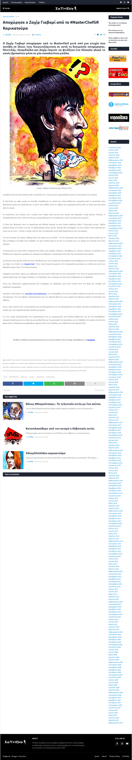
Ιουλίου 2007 (113, 710)
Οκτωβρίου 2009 (115, 642)
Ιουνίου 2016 (113, 440)
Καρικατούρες (30, 2)
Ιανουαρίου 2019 (115, 364)
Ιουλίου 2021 (113, 289)
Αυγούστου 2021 (115, 286)
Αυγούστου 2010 (115, 617)
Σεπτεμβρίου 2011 (115, 584)
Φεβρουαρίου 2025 (116, 188)
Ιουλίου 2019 (113, 349)
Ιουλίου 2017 (113, 410)
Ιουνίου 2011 (113, 591)
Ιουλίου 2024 (113, 205)
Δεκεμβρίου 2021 (115, 276)
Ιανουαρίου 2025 (115, 190)
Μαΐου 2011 (113, 594)
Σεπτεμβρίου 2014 (115, 493)
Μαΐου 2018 (113, 384)
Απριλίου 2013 (114, 536)
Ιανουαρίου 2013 (115, 543)
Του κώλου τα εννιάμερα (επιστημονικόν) (118, 24)
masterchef (40, 377)
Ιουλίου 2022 (113, 261)
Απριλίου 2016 (114, 445)
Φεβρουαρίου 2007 (116, 723)
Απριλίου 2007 (114, 718)
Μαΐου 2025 (113, 180)
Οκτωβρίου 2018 (115, 372)
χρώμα (32, 377)
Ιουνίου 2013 (113, 531)
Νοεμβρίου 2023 (115, 223)
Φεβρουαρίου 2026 (116, 160)
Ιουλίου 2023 (113, 231)
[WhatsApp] (54, 384)
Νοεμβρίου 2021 (115, 279)
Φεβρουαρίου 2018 (116, 392)
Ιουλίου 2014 (113, 498)
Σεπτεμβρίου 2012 (115, 554)
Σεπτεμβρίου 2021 (115, 284)
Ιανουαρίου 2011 (115, 604)
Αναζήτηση (121, 8)
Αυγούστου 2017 (115, 407)
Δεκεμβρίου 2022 (115, 248)
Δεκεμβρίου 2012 (115, 546)
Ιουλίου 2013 (113, 528)
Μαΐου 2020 (113, 324)
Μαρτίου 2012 (114, 569)
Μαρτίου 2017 (114, 420)
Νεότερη (7, 390)
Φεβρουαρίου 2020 (116, 331)
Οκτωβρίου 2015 (115, 460)
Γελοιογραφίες (16, 2)
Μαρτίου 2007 (114, 720)
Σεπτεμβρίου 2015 (115, 463)
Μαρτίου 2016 (114, 448)
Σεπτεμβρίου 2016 (115, 435)
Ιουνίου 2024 (113, 208)
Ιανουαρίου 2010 (115, 634)
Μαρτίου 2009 (114, 660)
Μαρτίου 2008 (114, 690)
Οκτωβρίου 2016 (115, 432)
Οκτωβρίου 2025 (115, 170)
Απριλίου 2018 (114, 387)
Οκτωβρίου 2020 (115, 311)
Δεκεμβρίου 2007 (115, 697)
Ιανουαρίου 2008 (115, 695)
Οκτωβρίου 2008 (115, 672)
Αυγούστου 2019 (115, 347)
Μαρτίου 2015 (114, 478)
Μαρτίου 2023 (114, 241)
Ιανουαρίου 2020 (115, 334)
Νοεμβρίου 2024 (115, 195)
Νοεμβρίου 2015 (115, 458)
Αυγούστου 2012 (115, 556)
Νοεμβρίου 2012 (115, 548)
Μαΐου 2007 (113, 715)
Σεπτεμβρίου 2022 (115, 256)
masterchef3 (50, 377)
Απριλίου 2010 (114, 627)
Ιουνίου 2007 (113, 713)
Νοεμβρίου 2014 (115, 488)
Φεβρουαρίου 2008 (116, 692)
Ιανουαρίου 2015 (115, 483)
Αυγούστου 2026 (115, 147)
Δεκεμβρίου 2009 (115, 637)
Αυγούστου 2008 (115, 677)
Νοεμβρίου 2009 (115, 639)
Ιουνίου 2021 (113, 291)
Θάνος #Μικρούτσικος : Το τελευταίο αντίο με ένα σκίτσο (63, 404)
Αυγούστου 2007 (115, 707)
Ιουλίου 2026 (113, 150)
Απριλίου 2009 (114, 657)
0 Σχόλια (37, 34)
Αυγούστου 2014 (115, 496)
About (104, 756)
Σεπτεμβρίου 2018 (115, 374)
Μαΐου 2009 (113, 654)
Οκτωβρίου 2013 (115, 521)
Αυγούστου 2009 (115, 647)
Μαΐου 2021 (113, 294)
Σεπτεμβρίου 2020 (115, 314)
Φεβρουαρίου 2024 (116, 215)
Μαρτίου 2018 (114, 390)
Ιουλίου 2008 (113, 680)
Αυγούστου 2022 (115, 258)
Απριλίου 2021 (114, 296)
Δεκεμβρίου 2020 (115, 306)
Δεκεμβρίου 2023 (115, 220)
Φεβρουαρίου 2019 (116, 362)
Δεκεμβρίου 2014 (115, 485)
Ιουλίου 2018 (113, 379)
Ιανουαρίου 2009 (115, 665)
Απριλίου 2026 (114, 155)
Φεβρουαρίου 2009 (116, 662)
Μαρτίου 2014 (114, 508)
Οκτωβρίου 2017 (115, 402)
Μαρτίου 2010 (114, 629)
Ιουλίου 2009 (113, 649)
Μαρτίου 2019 (114, 359)
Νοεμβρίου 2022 (115, 251)
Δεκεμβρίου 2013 (115, 516)
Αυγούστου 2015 (115, 465)
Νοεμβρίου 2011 (115, 579)
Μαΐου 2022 (113, 266)
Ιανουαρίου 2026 (115, 162)
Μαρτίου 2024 (114, 213)
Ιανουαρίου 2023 (115, 246)
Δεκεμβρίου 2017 (115, 397)
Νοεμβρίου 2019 (115, 339)
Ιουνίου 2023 (113, 233)
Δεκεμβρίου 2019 (115, 337)
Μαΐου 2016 (113, 442)
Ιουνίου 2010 (113, 622)
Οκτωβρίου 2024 (115, 198)
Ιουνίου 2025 (113, 178)
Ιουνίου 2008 (113, 682)
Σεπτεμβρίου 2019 (115, 344)
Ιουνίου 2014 (113, 501)
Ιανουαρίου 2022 (115, 273)
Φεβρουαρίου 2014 (116, 511)
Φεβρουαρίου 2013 (116, 541)
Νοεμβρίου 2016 (115, 430)
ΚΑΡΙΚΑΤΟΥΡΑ (13, 377)
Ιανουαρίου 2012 (115, 574)
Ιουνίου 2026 (113, 152)
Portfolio (125, 756)
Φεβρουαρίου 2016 (116, 450)
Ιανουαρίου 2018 (115, 395)
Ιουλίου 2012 (113, 559)
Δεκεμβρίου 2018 (115, 367)
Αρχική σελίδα (8, 16)
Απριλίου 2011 (114, 596)
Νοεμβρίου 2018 (115, 369)
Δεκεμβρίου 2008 (115, 667)
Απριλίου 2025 (114, 183)
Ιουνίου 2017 (113, 412)
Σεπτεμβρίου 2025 (115, 173)
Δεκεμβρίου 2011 (115, 576)
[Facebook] (98, 35)
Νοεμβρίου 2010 (115, 609)
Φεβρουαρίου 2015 (116, 480)
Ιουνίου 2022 (113, 263)
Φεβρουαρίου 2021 (116, 301)
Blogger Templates (19, 756)
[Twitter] (101, 35)
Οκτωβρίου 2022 (115, 253)
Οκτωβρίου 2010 (115, 612)
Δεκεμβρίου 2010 (115, 607)
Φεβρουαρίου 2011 (116, 602)
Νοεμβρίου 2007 (115, 700)
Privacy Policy (114, 756)
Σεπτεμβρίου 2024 (115, 200)
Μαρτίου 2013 (114, 538)
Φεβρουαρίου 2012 (116, 571)
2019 (17, 16)
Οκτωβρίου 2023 (115, 225)
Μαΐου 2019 (113, 354)
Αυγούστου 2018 (115, 377)
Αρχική (5, 2)
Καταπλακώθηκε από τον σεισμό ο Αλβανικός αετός (60, 428)
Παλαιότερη (99, 390)
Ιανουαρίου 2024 (115, 218)
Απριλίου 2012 (114, 566)
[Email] (104, 35)
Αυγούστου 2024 (115, 203)
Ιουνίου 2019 (113, 352)
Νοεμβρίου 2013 (115, 518)
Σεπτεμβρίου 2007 (115, 705)
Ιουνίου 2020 (113, 321)
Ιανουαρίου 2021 (115, 304)
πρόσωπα (24, 377)
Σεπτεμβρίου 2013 (115, 523)
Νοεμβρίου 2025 (115, 167)
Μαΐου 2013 (113, 533)
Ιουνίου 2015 (113, 470)
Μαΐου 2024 (113, 210)
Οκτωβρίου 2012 (115, 551)
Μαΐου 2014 (113, 503)
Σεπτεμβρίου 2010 (115, 614)
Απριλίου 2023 (114, 238)
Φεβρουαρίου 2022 (116, 271)
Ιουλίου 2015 (113, 468)
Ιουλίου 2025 (113, 175)
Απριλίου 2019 (114, 357)
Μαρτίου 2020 (114, 329)
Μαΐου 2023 (113, 236)
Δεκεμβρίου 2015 (115, 455)
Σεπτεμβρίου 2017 (115, 405)
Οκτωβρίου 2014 (115, 490)
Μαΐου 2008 (113, 685)
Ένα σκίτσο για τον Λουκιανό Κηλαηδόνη (116, 31)
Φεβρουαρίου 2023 (116, 243)
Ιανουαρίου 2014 (115, 513)
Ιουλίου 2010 (113, 619)
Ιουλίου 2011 (113, 589)
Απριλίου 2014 (114, 506)
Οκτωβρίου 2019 (115, 342)
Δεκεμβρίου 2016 (115, 427)
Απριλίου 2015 (114, 475)
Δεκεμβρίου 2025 (115, 165)
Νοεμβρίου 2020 (115, 309)
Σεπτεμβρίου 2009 (115, 644)
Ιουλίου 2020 (113, 319)
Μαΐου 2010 (113, 624)
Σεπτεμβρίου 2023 (115, 228)
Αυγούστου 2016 (115, 437)
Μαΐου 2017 (113, 415)
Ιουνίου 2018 (113, 382)
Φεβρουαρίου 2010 (116, 632)
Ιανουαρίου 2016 (115, 453)
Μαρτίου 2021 (114, 299)
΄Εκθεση (41, 2)
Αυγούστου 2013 (115, 526)
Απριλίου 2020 (114, 326)
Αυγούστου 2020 (115, 316)
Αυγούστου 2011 (115, 586)
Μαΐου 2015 (113, 473)
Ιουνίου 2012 (113, 561)
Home (97, 756)
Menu (7, 8)
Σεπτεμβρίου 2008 (115, 675)
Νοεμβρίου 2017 (115, 400)
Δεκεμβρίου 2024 (115, 193)
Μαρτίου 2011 (114, 599)
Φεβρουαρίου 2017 (116, 422)
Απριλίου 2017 (114, 417)
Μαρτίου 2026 (114, 157)
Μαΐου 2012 (113, 564)
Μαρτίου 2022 (114, 268)
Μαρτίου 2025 (114, 185)
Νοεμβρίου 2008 (115, 670)
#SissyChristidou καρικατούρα (45, 453)
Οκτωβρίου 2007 (115, 702)
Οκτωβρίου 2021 (115, 281)
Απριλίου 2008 (114, 687)
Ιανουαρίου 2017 (115, 425)
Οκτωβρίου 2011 (115, 581)
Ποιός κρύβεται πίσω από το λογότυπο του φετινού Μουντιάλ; (118, 40)
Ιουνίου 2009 (113, 652)
